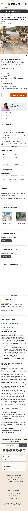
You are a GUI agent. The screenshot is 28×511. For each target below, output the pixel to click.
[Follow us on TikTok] (20, 450)
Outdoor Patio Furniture (18, 13)
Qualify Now (20, 78)
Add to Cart (18, 95)
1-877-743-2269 (14, 0)
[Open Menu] (2, 3)
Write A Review (6, 240)
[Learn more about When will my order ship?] (11, 83)
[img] (14, 40)
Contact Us (14, 498)
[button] (14, 456)
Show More (14, 146)
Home (2, 13)
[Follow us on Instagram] (14, 450)
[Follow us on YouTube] (10, 450)
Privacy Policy (14, 488)
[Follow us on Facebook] (4, 450)
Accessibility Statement (14, 490)
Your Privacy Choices (13, 493)
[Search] (25, 7)
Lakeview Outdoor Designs (7, 23)
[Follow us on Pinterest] (17, 450)
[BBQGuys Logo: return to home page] (14, 4)
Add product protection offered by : (11, 86)
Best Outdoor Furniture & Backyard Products (13, 179)
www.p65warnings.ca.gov (7, 310)
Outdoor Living (8, 13)
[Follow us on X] (7, 450)
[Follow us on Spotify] (24, 450)
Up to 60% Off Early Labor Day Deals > (14, 11)
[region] (14, 41)
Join (23, 445)
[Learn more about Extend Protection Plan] (26, 88)
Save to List (6, 100)
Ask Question (6, 256)
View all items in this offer (7, 68)
